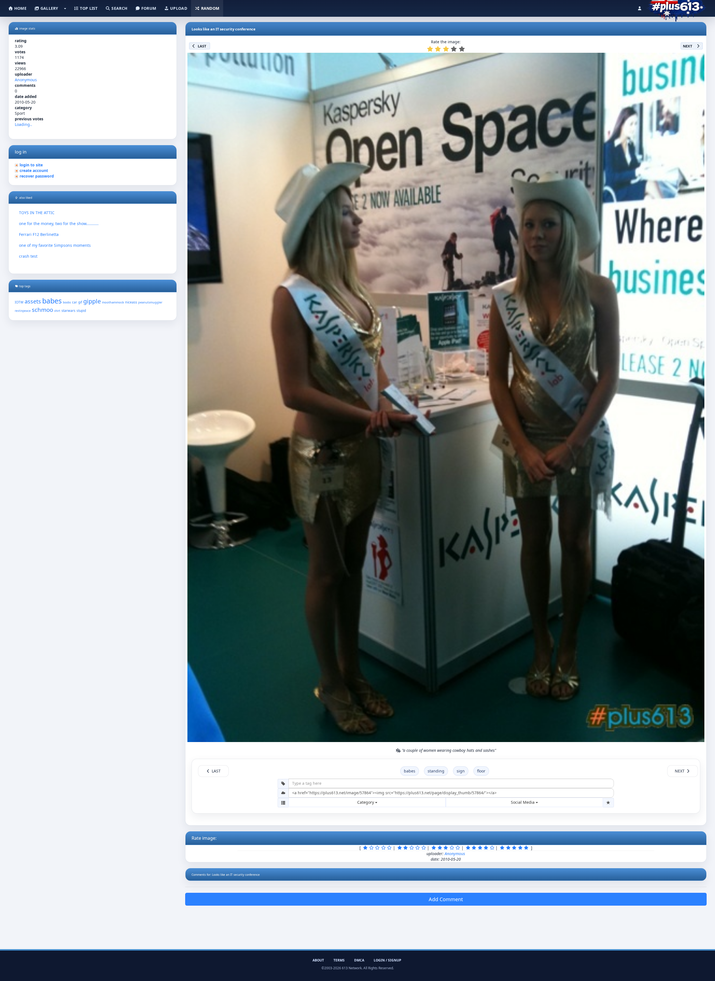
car (74, 302)
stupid (81, 310)
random (209, 8)
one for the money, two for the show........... (59, 223)
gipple (92, 301)
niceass (131, 302)
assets (33, 301)
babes (52, 300)
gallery (48, 8)
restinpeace (23, 311)
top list (88, 8)
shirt (57, 311)
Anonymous (26, 79)
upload (178, 8)
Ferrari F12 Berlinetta (39, 234)
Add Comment (446, 899)
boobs (67, 302)
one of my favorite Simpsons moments (55, 245)
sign (461, 771)
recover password (37, 176)
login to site (31, 165)
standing (436, 771)
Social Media (523, 802)
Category (366, 802)
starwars (68, 310)
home (20, 8)
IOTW (19, 302)
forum (148, 8)
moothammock (113, 302)
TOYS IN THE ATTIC (36, 212)
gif (80, 302)
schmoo (42, 310)
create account (34, 170)
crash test (28, 256)
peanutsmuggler (150, 302)
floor (481, 771)
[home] (676, 7)
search (118, 8)
